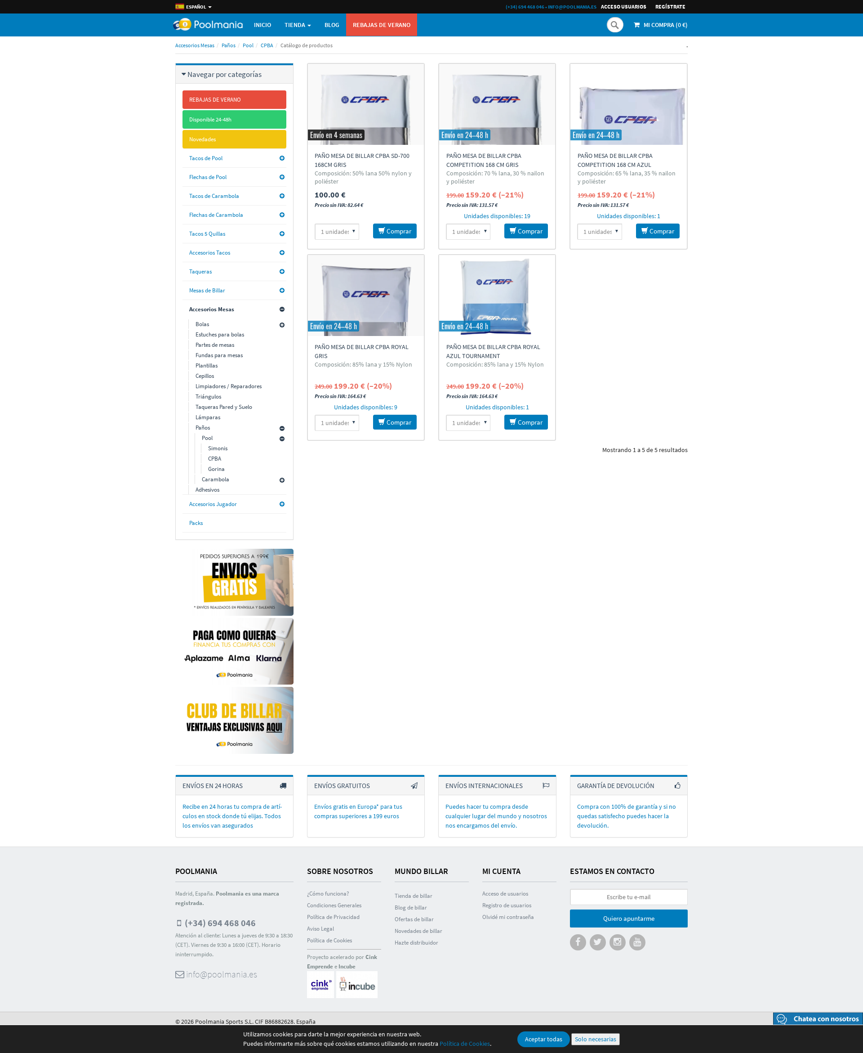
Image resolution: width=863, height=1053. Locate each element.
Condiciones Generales (334, 905)
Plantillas (207, 365)
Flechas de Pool (208, 177)
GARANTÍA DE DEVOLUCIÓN (615, 785)
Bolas (202, 324)
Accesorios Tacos (209, 252)
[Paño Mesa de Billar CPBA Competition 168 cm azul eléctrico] (628, 104)
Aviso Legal (320, 928)
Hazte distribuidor (416, 942)
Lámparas (208, 417)
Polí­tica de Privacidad (333, 917)
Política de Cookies (465, 1044)
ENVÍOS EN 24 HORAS (212, 785)
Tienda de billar (413, 896)
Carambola (215, 479)
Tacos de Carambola (214, 196)
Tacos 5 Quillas (207, 233)
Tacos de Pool (205, 158)
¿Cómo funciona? (328, 893)
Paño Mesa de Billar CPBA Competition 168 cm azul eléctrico (615, 165)
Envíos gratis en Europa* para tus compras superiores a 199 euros (358, 811)
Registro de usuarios (506, 905)
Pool (248, 45)
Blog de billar (411, 907)
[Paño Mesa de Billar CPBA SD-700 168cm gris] (366, 104)
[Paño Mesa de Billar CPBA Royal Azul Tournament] (497, 295)
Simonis (217, 448)
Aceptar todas (543, 1039)
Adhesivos (207, 489)
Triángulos (208, 396)
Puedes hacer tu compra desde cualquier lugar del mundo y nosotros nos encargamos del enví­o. (496, 815)
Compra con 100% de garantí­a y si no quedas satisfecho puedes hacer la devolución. (626, 815)
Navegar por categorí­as (224, 74)
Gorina (216, 469)
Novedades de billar (418, 931)
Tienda (296, 25)
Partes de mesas (215, 345)
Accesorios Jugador (213, 504)
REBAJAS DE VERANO (381, 25)
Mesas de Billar (207, 290)
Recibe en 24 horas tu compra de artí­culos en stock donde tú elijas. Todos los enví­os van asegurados (232, 815)
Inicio (262, 25)
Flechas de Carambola (216, 215)
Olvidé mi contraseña (508, 917)
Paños (229, 45)
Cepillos (205, 376)
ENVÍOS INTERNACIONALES (484, 785)
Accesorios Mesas (194, 45)
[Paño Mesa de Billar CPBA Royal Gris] (366, 295)
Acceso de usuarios (505, 893)
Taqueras (200, 271)
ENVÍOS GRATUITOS (342, 785)
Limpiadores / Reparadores (229, 386)
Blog (332, 25)
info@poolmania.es (572, 7)
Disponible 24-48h (210, 119)
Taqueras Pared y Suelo (224, 407)
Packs (196, 523)
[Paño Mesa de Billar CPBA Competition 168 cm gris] (497, 104)
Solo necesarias (595, 1039)
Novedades (202, 139)
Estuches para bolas (220, 334)
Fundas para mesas (219, 355)
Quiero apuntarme (628, 918)
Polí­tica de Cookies (329, 940)
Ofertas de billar (414, 919)
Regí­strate (670, 6)
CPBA (267, 45)
